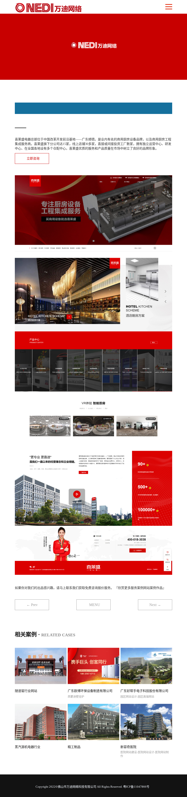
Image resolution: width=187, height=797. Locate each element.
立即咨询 (33, 158)
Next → (155, 605)
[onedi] (48, 7)
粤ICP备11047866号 (136, 786)
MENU (94, 605)
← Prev (32, 605)
